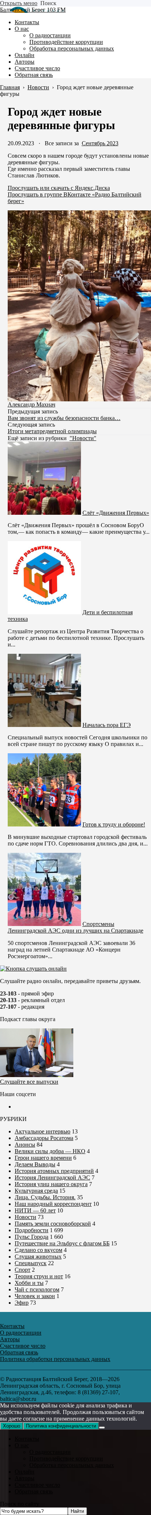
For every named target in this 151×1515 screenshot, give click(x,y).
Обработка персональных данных (71, 1465)
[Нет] (102, 1427)
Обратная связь (34, 1491)
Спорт (22, 1270)
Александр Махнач (31, 404)
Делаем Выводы (35, 1164)
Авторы (24, 1478)
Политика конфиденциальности (61, 1426)
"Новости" (83, 438)
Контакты (27, 1439)
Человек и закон (35, 1296)
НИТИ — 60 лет (35, 1210)
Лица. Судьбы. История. (45, 1197)
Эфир (22, 1303)
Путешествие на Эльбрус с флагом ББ (62, 1243)
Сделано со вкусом (38, 1250)
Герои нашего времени (43, 1158)
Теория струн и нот (39, 1276)
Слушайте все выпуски (29, 1082)
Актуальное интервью (42, 1131)
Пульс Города (31, 1237)
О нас (22, 1445)
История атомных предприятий (54, 1171)
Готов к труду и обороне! (113, 824)
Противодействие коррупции (66, 1458)
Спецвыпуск (31, 1263)
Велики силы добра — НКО (50, 1151)
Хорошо (11, 1426)
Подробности (31, 1230)
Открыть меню (18, 3)
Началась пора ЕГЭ (106, 725)
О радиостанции (50, 1452)
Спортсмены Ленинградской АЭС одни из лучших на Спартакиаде (75, 927)
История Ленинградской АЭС (52, 1177)
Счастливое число (37, 1485)
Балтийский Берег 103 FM (33, 10)
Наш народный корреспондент (53, 1204)
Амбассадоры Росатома (44, 1138)
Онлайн (24, 1472)
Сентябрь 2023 (100, 143)
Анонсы (25, 1144)
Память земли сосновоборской (53, 1223)
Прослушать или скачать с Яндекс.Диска (59, 188)
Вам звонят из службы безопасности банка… (64, 418)
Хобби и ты (29, 1283)
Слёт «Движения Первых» (115, 513)
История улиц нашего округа (51, 1184)
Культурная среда (36, 1191)
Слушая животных (38, 1256)
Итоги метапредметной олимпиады (52, 431)
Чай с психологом (37, 1289)
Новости (25, 1217)
